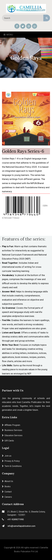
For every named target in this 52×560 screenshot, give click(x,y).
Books (8, 486)
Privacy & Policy (12, 461)
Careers (8, 497)
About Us (9, 481)
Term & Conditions (13, 466)
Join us (8, 456)
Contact (8, 491)
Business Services (13, 430)
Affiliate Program (12, 425)
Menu (9, 34)
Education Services (13, 435)
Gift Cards (9, 440)
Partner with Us (12, 390)
